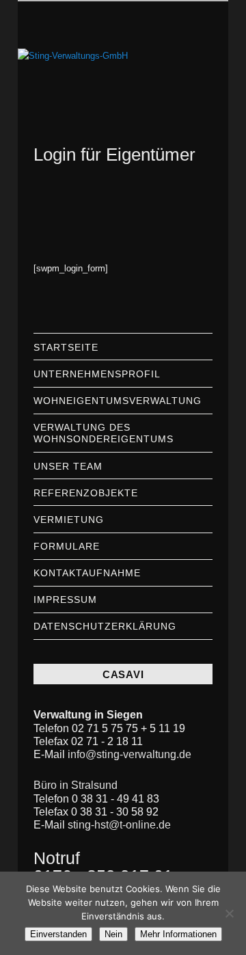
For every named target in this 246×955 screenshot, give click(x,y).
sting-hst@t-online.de (119, 825)
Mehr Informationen (178, 934)
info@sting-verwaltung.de (129, 754)
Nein (113, 934)
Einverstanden (58, 934)
